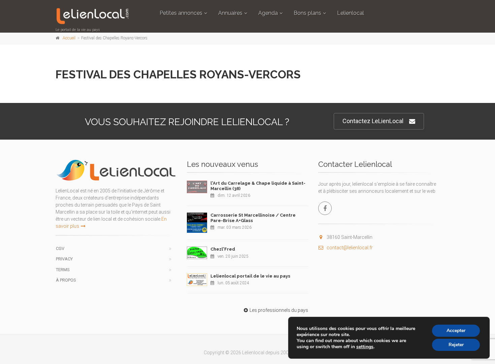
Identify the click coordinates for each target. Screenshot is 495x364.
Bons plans (307, 13)
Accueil (69, 38)
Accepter (456, 330)
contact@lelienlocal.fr (350, 247)
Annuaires (230, 13)
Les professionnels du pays (279, 310)
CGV (60, 248)
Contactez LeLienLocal (372, 120)
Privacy (64, 258)
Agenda (268, 13)
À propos (66, 280)
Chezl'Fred (222, 249)
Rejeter (456, 344)
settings (364, 347)
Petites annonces (181, 13)
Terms (63, 269)
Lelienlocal (350, 13)
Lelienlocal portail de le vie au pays (250, 276)
